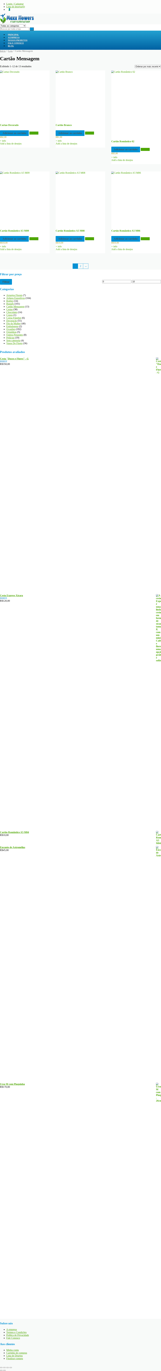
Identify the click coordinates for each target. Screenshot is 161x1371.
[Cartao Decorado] (25, 95)
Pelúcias (10, 337)
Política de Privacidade (17, 1335)
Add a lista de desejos (11, 143)
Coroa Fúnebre (13, 318)
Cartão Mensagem (15, 306)
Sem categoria (13, 340)
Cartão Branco (64, 125)
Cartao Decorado (9, 125)
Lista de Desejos (14, 1355)
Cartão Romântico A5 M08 (70, 230)
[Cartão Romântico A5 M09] (25, 198)
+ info (3, 140)
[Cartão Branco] (80, 95)
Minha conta (12, 1350)
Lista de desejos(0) (15, 6)
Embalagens (12, 326)
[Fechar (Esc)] (10, 1367)
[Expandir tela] (4, 1367)
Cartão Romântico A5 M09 (14, 230)
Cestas (9, 309)
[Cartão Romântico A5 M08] (80, 198)
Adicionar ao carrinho (14, 133)
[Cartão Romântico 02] (136, 103)
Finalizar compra (14, 1358)
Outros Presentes (14, 334)
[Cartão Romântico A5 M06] (136, 198)
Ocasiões (10, 329)
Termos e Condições (16, 1332)
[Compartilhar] (7, 1367)
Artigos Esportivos (15, 298)
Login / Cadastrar (15, 4)
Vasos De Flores (14, 343)
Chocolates (11, 312)
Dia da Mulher (13, 323)
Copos (9, 315)
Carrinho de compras (16, 1353)
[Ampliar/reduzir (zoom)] (1, 1367)
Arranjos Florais (14, 295)
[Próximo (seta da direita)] (4, 1370)
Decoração (11, 320)
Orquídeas (11, 332)
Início (3, 51)
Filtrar (6, 281)
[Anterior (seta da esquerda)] (1, 1370)
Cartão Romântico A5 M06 (125, 230)
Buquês (10, 303)
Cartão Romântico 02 (122, 141)
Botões (9, 301)
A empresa (11, 1329)
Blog (11, 46)
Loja (10, 51)
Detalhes (34, 133)
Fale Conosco (16, 43)
